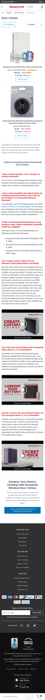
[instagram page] (28, 625)
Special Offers (9, 2)
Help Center (22, 541)
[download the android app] (22, 686)
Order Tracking (22, 560)
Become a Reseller (22, 567)
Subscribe (37, 612)
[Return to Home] (3, 13)
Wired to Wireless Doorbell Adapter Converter (20, 207)
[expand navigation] (1, 6)
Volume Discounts (22, 534)
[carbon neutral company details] (28, 644)
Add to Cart (22, 79)
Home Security (19, 13)
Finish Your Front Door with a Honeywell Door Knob (22, 510)
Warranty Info (22, 589)
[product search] (29, 696)
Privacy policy (11, 669)
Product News (22, 582)
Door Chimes (30, 13)
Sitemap (33, 669)
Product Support (22, 585)
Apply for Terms (22, 564)
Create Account (22, 556)
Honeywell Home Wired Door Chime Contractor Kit (22, 67)
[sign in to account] (42, 6)
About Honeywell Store (22, 578)
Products (9, 13)
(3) (36, 70)
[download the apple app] (22, 679)
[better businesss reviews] (14, 644)
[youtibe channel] (35, 625)
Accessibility (22, 538)
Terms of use (23, 669)
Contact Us (22, 545)
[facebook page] (21, 625)
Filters (9, 24)
